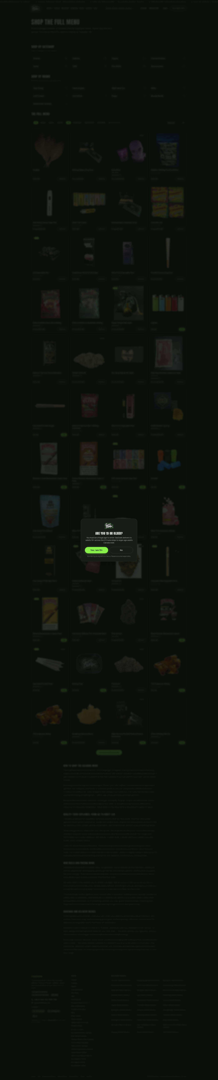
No (121, 550)
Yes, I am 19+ (96, 550)
